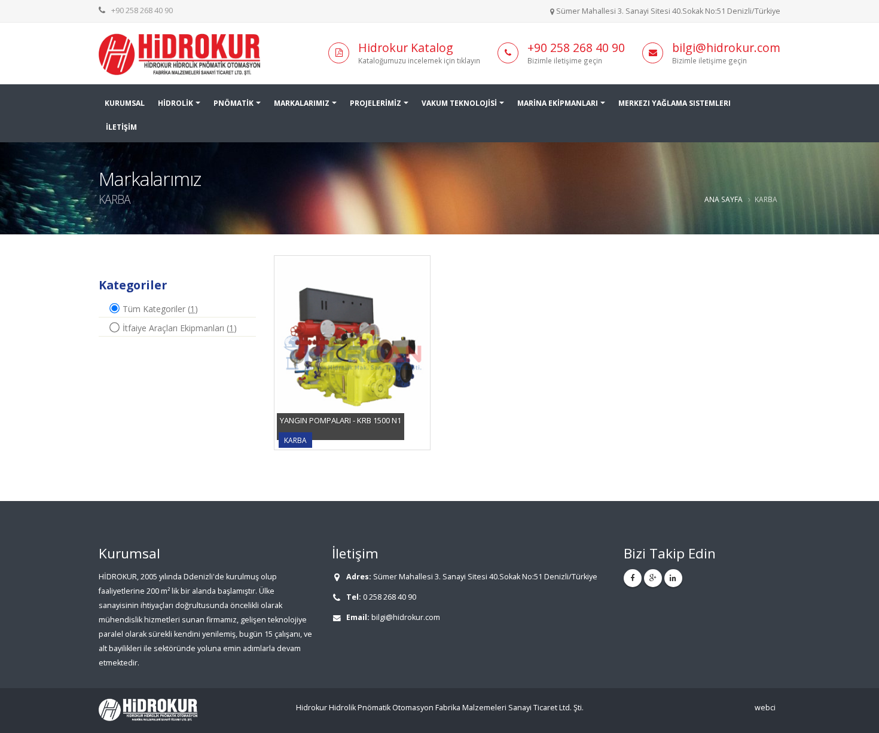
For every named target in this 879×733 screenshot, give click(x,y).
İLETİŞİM (121, 127)
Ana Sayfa (723, 199)
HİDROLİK (175, 103)
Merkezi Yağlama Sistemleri (674, 103)
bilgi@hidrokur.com (726, 47)
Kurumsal (125, 103)
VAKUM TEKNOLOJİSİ (459, 103)
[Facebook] (633, 578)
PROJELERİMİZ (375, 103)
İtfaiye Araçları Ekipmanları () (178, 328)
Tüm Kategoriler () (159, 308)
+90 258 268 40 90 (142, 10)
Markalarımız (301, 103)
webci (765, 708)
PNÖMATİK (233, 103)
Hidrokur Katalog (405, 47)
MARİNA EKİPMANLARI (557, 103)
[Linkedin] (673, 578)
